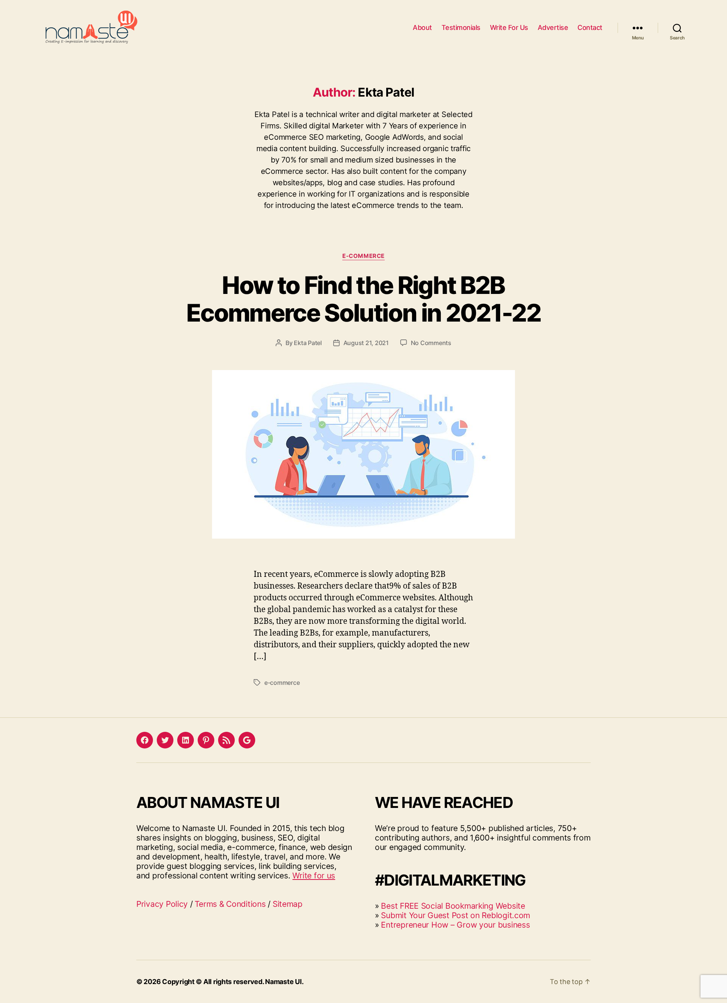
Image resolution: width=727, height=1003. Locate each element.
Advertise (553, 27)
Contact (589, 27)
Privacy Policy (162, 904)
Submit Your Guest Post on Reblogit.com (455, 915)
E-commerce (363, 256)
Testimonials (461, 27)
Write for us (313, 875)
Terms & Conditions (230, 904)
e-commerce (282, 682)
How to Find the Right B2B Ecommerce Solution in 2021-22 (363, 298)
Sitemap (288, 904)
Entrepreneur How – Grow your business (455, 925)
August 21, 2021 (366, 343)
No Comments (431, 343)
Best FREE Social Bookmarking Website (453, 906)
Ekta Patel (307, 343)
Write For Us (509, 27)
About (422, 27)
